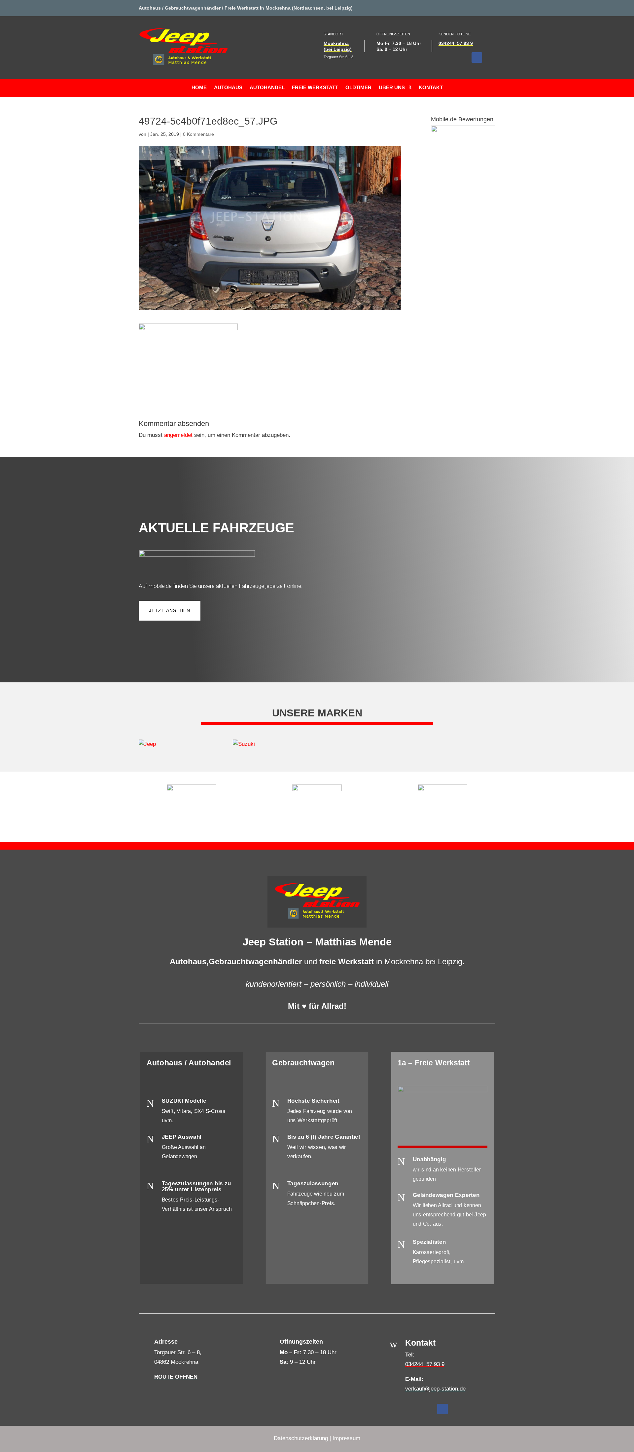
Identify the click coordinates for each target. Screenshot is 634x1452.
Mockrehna (336, 43)
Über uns (392, 87)
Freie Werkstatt (315, 87)
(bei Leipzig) (338, 49)
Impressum (346, 1438)
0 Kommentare (198, 134)
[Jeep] (176, 744)
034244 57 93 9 (456, 43)
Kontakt (431, 87)
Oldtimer (358, 87)
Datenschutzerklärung (301, 1438)
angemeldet (178, 435)
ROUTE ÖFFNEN (175, 1377)
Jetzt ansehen (169, 610)
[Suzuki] (270, 744)
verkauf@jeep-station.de (435, 1389)
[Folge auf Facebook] (477, 57)
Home (199, 87)
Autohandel (267, 87)
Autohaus (228, 87)
